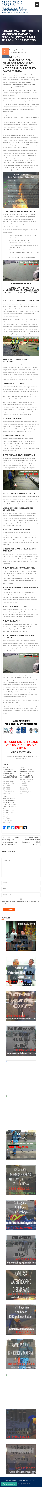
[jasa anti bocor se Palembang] (21, 1459)
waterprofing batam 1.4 (18, 52)
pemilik (8, 675)
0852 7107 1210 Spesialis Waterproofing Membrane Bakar (14, 6)
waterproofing (12, 379)
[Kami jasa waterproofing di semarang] (21, 1285)
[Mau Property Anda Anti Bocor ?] (21, 1389)
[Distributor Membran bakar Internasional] (21, 936)
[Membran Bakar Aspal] (21, 971)
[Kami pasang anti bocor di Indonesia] (21, 1424)
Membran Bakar (7, 496)
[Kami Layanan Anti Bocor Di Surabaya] (21, 1215)
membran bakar (20, 700)
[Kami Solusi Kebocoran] (21, 1145)
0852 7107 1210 (21, 752)
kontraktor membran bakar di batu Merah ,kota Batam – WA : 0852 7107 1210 (31, 841)
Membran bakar (8, 641)
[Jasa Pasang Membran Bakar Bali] (21, 1006)
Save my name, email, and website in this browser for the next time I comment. (20, 903)
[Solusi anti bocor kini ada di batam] (21, 1320)
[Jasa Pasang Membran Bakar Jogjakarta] (21, 1250)
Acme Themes (26, 1484)
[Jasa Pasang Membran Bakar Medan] (21, 1041)
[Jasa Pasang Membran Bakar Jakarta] (21, 1110)
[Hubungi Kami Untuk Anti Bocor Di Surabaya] (21, 1075)
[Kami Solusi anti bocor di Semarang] (21, 1354)
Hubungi (23, 711)
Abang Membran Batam (19, 50)
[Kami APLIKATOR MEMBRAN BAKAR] (21, 1180)
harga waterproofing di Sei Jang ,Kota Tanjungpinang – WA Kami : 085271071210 (10, 841)
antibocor (21, 708)
